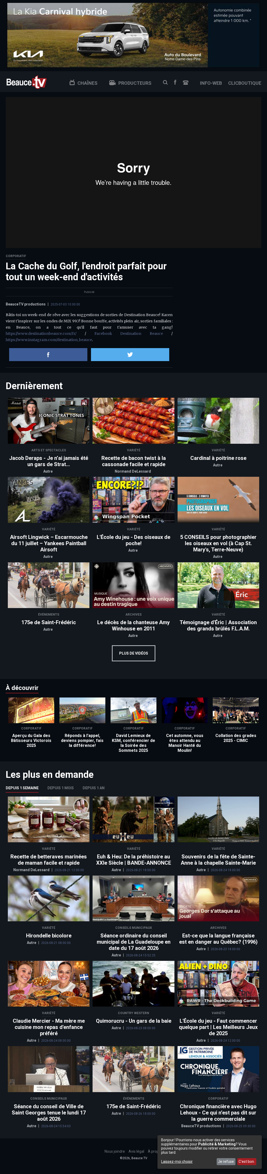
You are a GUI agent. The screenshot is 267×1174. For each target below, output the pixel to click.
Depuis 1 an (94, 788)
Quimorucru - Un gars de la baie (133, 1021)
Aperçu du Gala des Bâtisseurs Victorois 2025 (31, 740)
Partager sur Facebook (48, 354)
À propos (155, 1151)
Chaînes (87, 83)
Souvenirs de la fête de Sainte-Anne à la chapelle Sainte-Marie (218, 859)
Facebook (175, 82)
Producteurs (134, 83)
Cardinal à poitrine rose (218, 458)
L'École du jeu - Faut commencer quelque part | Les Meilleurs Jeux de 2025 (218, 1027)
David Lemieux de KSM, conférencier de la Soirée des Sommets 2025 (133, 743)
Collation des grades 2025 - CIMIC (235, 738)
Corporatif (16, 256)
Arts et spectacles (48, 450)
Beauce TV (26, 81)
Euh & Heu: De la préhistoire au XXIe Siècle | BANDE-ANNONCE (133, 859)
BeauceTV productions (26, 304)
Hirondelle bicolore (48, 935)
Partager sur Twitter (130, 354)
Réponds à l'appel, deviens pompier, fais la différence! (82, 740)
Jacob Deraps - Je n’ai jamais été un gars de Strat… (48, 461)
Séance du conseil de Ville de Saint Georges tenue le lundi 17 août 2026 (49, 1112)
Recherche (165, 82)
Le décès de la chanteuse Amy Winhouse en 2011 (133, 625)
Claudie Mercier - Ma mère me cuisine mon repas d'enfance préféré (49, 1027)
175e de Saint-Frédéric (48, 622)
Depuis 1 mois (60, 788)
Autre (48, 471)
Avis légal (136, 1151)
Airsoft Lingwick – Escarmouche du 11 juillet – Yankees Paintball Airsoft (49, 543)
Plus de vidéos (133, 653)
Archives (133, 614)
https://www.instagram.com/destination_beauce (49, 339)
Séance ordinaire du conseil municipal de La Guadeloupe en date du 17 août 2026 (134, 941)
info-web (211, 83)
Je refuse (226, 1161)
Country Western (133, 1013)
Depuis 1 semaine (22, 788)
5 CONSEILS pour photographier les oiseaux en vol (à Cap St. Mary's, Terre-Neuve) (218, 543)
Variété (133, 450)
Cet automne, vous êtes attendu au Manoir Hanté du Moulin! (184, 743)
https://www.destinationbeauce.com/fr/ (41, 333)
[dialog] (209, 1152)
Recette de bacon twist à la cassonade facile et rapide (133, 461)
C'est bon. (247, 1161)
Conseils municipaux (133, 928)
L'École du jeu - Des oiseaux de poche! (133, 540)
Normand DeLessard (133, 471)
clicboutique (244, 83)
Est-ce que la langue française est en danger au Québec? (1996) (218, 938)
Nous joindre (186, 82)
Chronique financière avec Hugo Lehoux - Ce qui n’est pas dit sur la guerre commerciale (218, 1112)
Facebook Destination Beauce (128, 333)
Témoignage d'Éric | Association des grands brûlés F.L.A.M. (218, 625)
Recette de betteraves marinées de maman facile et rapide (48, 859)
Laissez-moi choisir (177, 1161)
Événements (48, 614)
